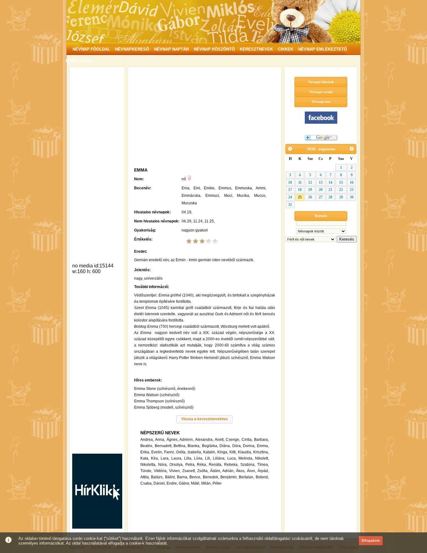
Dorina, (249, 446)
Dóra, (237, 446)
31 (290, 204)
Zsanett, (189, 471)
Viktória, (161, 471)
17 (290, 189)
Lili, (208, 458)
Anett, (219, 439)
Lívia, (198, 458)
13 (321, 182)
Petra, (190, 464)
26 (310, 197)
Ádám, (215, 471)
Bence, (195, 477)
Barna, (182, 477)
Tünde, (146, 471)
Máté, (195, 483)
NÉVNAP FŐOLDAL (91, 49)
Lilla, (188, 458)
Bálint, (170, 477)
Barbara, (261, 439)
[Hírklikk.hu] (97, 527)
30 (352, 197)
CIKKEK (285, 49)
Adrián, (228, 471)
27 (321, 197)
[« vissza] (290, 148)
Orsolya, (176, 464)
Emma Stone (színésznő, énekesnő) (164, 388)
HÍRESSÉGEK (79, 60)
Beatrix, (146, 446)
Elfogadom (371, 540)
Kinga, (222, 452)
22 (341, 189)
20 (321, 189)
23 (352, 189)
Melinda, (246, 458)
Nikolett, (262, 458)
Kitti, (233, 452)
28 (330, 197)
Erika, (145, 452)
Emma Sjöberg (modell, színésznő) (163, 407)
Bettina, (179, 446)
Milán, (206, 483)
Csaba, (146, 483)
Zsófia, (202, 471)
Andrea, (147, 439)
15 (341, 182)
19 (310, 189)
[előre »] (351, 148)
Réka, (202, 464)
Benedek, (211, 477)
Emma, (263, 446)
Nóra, (163, 464)
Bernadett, (163, 446)
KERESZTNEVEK (256, 49)
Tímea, (263, 464)
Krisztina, (261, 452)
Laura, (176, 458)
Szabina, (247, 464)
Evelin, (157, 452)
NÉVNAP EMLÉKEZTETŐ (322, 49)
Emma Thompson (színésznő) (159, 401)
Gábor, (184, 483)
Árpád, (263, 471)
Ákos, (240, 471)
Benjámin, (229, 477)
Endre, (172, 483)
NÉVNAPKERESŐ (132, 49)
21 (330, 189)
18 (300, 189)
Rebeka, (231, 464)
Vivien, (175, 471)
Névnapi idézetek (321, 82)
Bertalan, (246, 477)
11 (300, 182)
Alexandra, (204, 439)
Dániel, (159, 483)
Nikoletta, (148, 464)
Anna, (160, 439)
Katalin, (209, 452)
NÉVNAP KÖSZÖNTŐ (214, 49)
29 (341, 197)
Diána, (225, 446)
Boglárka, (210, 446)
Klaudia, (245, 452)
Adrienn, (186, 439)
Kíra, (155, 458)
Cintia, (247, 439)
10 (290, 182)
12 (310, 182)
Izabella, (195, 452)
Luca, (232, 458)
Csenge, (233, 439)
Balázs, (157, 477)
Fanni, (169, 452)
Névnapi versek (321, 92)
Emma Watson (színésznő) (156, 395)
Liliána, (219, 458)
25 (300, 197)
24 (290, 197)
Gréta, (181, 452)
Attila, (145, 477)
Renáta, (215, 464)
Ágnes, (172, 439)
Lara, (165, 458)
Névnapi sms (321, 101)
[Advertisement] (97, 163)
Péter (217, 483)
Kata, (144, 458)
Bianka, (194, 446)
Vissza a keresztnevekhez (204, 419)
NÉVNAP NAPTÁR (171, 49)
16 (352, 182)
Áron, (251, 471)
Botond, (262, 477)
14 (330, 182)
